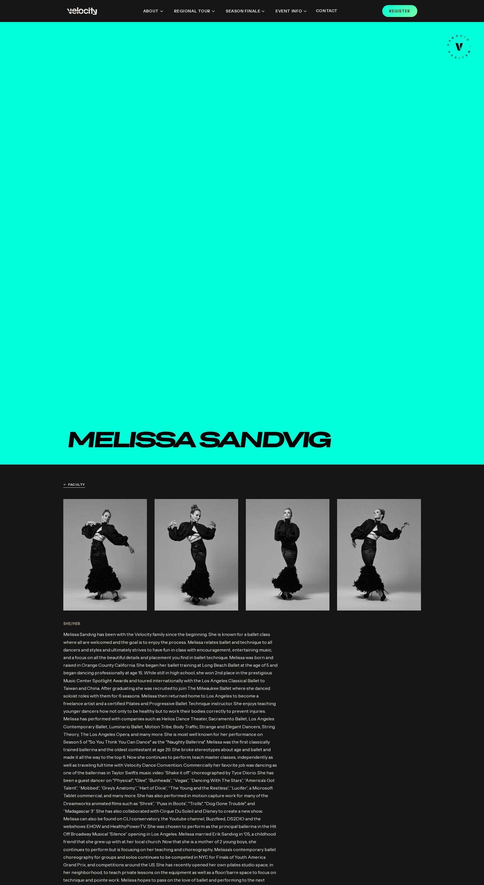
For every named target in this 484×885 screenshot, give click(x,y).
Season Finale (243, 11)
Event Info (288, 11)
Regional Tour (192, 11)
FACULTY (76, 484)
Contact (327, 10)
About (151, 11)
